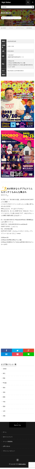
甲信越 (4, 383)
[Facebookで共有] (6, 350)
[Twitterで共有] (17, 350)
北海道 (4, 368)
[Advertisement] (17, 325)
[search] (32, 7)
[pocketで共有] (17, 354)
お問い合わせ (6, 446)
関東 (4, 378)
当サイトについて (8, 437)
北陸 (4, 392)
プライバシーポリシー (9, 451)
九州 (4, 411)
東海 (4, 387)
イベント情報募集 (8, 441)
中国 (4, 401)
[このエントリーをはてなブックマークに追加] (6, 354)
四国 (4, 406)
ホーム (4, 432)
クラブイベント (15, 17)
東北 (4, 373)
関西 (4, 397)
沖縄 (4, 416)
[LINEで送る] (28, 354)
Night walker (22, 464)
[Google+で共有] (28, 350)
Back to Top (17, 425)
